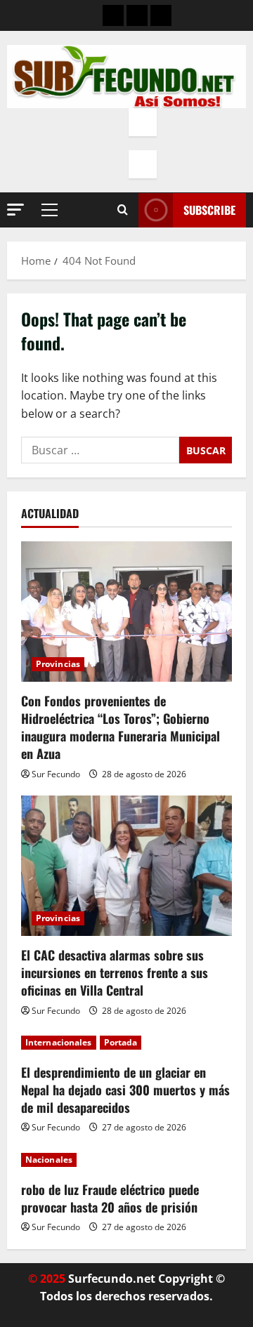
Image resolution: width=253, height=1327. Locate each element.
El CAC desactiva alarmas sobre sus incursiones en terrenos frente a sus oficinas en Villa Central (114, 972)
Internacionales (58, 1042)
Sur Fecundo (56, 774)
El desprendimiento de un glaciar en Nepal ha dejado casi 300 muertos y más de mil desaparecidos (125, 1089)
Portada (121, 1042)
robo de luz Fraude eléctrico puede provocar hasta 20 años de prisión (110, 1198)
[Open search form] (122, 209)
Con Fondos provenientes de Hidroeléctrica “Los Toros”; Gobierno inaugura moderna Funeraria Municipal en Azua (120, 727)
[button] (15, 210)
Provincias (58, 664)
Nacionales (48, 1160)
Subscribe (209, 210)
